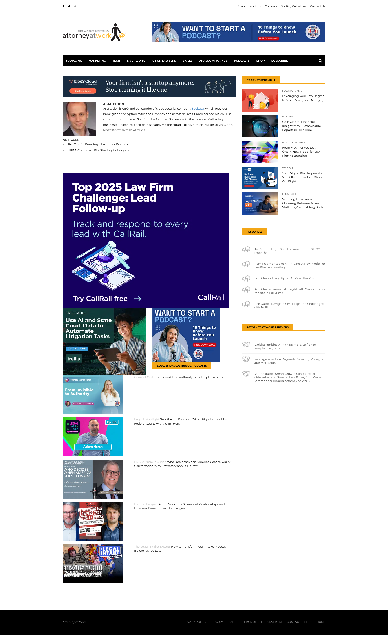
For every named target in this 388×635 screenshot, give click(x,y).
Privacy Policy (194, 622)
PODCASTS (242, 60)
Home (321, 622)
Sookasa (198, 108)
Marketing (97, 60)
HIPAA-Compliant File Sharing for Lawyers (98, 150)
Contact (293, 622)
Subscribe (279, 60)
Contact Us (317, 6)
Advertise (275, 622)
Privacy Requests (224, 622)
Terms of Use (252, 622)
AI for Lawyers (164, 60)
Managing (74, 60)
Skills (187, 60)
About (241, 6)
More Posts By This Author (124, 130)
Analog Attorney (213, 60)
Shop (260, 60)
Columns (271, 6)
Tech (116, 60)
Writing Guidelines (293, 6)
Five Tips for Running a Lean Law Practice (97, 144)
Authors (255, 6)
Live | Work (136, 60)
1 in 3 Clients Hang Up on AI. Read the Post (284, 278)
